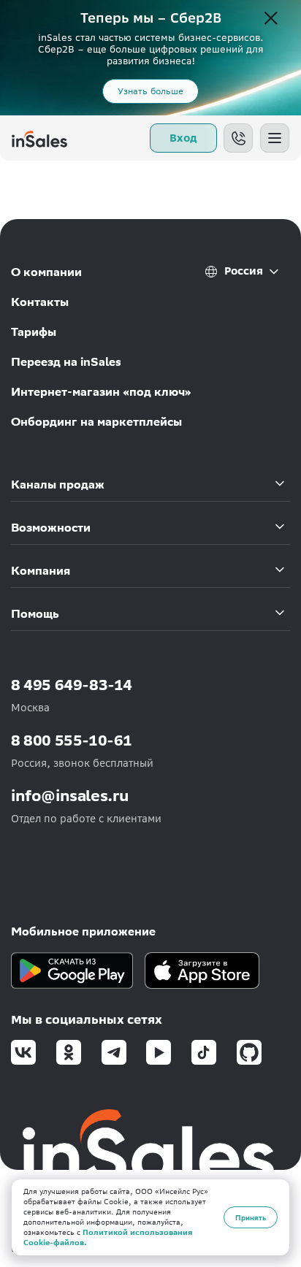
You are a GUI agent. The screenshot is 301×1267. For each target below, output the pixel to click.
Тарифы (33, 332)
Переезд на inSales (66, 362)
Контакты (40, 302)
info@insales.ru (70, 795)
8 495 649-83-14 (71, 684)
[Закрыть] (271, 19)
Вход (183, 138)
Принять (250, 1217)
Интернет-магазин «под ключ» (101, 392)
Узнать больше (150, 90)
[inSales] (39, 138)
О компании (46, 272)
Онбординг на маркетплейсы (96, 422)
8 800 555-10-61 (71, 740)
